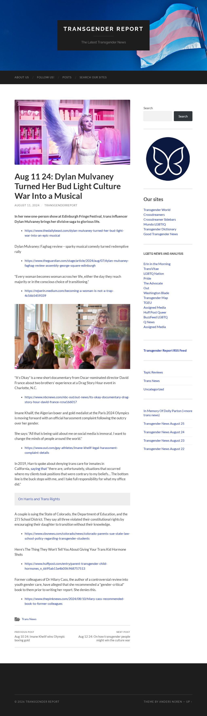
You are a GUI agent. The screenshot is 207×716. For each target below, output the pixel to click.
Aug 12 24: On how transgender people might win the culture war (104, 636)
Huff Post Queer (155, 312)
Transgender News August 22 (164, 449)
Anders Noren (170, 701)
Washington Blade (156, 293)
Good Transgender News (161, 234)
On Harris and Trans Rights (39, 499)
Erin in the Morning (157, 264)
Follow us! (45, 77)
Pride (147, 278)
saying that (39, 469)
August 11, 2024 (27, 205)
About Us (22, 77)
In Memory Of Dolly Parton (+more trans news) (168, 413)
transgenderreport (60, 205)
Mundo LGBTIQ (155, 224)
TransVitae (151, 268)
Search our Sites (93, 77)
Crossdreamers (154, 214)
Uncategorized (154, 389)
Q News (149, 322)
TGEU (148, 302)
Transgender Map (156, 298)
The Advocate (153, 283)
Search (148, 108)
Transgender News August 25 (164, 423)
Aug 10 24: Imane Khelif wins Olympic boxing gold (40, 636)
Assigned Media (155, 307)
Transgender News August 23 (164, 440)
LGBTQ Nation (154, 273)
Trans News (29, 619)
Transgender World (157, 210)
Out (146, 288)
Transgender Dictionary (160, 229)
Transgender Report (103, 29)
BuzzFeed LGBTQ (156, 317)
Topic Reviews (153, 372)
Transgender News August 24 (164, 432)
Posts (67, 77)
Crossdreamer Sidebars (160, 219)
